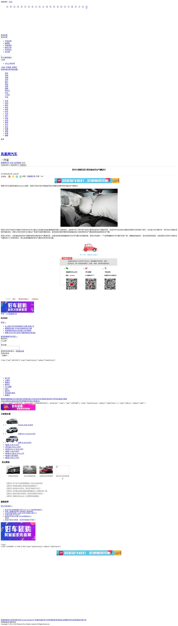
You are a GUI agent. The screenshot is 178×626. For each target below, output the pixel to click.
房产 (6, 116)
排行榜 (7, 52)
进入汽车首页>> (7, 506)
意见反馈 (73, 620)
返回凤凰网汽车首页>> (9, 336)
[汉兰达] (12, 425)
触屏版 (7, 43)
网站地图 (14, 69)
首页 (6, 101)
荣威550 (37, 401)
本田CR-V (21, 434)
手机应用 (8, 41)
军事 (6, 129)
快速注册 (7, 69)
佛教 (6, 135)
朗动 (8, 401)
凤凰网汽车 (9, 154)
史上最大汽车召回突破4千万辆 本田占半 (19, 326)
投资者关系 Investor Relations (23, 620)
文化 (6, 124)
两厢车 (7, 382)
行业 (6, 97)
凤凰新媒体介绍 (6, 620)
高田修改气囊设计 (23, 299)
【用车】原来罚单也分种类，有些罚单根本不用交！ (25, 493)
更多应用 (4, 35)
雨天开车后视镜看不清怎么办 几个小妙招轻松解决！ (24, 510)
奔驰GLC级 (10, 453)
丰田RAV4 (9, 449)
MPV (7, 389)
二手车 (7, 95)
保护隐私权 (51, 620)
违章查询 (8, 45)
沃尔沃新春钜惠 (29, 476)
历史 (6, 127)
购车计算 (8, 47)
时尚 (6, 111)
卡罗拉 (54, 399)
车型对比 (8, 50)
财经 (6, 105)
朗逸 (7, 458)
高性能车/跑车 (10, 393)
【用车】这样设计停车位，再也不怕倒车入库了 (23, 488)
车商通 (8, 67)
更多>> (3, 322)
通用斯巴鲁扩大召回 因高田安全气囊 (18, 328)
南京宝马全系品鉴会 (62, 477)
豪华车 (7, 384)
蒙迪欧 (9, 399)
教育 (6, 122)
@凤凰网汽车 (12, 314)
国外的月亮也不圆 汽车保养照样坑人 (18, 516)
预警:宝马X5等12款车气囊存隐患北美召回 (20, 333)
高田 (14, 299)
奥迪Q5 (8, 455)
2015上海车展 (10, 63)
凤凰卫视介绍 (81, 620)
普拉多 (49, 399)
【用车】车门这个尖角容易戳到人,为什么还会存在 (24, 483)
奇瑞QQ (31, 401)
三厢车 (7, 380)
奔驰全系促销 (13, 476)
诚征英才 (43, 620)
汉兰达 (20, 425)
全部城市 (86, 7)
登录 (2, 69)
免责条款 (59, 620)
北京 (10, 2)
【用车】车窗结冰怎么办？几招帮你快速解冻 (22, 496)
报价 (6, 84)
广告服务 (36, 620)
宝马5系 (41, 399)
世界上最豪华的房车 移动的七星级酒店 (19, 511)
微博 (6, 57)
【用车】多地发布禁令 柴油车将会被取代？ (22, 486)
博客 (6, 131)
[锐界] (12, 443)
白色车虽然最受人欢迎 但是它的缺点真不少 (21, 513)
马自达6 (35, 399)
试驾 (6, 75)
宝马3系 (15, 399)
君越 (65, 399)
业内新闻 (17, 163)
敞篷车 (7, 395)
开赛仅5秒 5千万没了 (12, 514)
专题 (3, 67)
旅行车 (7, 391)
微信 (10, 57)
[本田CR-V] (12, 434)
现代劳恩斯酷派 (22, 401)
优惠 (6, 86)
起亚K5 (29, 399)
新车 (6, 73)
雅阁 (2, 399)
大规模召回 (35, 299)
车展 (3, 60)
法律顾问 (66, 620)
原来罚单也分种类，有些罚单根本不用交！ (20, 520)
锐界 (19, 443)
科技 (6, 118)
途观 (7, 445)
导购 (6, 77)
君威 (5, 399)
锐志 (45, 399)
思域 (25, 399)
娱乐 (6, 107)
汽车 (6, 114)
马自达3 (4, 401)
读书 (6, 120)
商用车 (14, 67)
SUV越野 (8, 387)
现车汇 (7, 90)
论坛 (6, 93)
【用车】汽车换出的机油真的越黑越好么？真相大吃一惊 (26, 491)
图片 (6, 82)
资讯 (6, 103)
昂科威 (8, 447)
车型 (6, 80)
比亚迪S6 (13, 401)
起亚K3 (20, 399)
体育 (6, 109)
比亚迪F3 (60, 399)
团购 (6, 88)
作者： (3, 314)
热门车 (7, 378)
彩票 (6, 133)
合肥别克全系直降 (46, 476)
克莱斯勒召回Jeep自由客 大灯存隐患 (18, 330)
